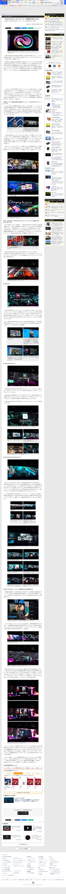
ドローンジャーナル (6, 865)
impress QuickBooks (54, 862)
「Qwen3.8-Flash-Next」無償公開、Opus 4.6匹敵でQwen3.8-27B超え (57, 179)
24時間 (52, 16)
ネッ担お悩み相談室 (6, 867)
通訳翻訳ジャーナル (42, 862)
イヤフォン (8, 773)
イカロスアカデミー (42, 865)
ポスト (9, 28)
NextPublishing (16, 872)
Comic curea (53, 860)
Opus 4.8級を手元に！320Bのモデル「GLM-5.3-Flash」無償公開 (57, 100)
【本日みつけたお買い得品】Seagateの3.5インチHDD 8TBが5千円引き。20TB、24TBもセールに (55, 25)
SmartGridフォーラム (17, 858)
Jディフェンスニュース (43, 860)
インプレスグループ (50, 879)
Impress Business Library (18, 862)
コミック (37, 773)
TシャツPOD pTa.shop (55, 869)
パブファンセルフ (54, 865)
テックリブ (40, 873)
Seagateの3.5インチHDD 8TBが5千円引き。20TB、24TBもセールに (56, 91)
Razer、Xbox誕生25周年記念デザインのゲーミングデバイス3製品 (57, 195)
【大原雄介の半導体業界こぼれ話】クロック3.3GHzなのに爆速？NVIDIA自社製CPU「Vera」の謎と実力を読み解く (55, 22)
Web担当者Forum (6, 860)
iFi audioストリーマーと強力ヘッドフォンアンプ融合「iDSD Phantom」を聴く (57, 43)
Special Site (50, 34)
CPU (49, 5)
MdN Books (41, 869)
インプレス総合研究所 (7, 862)
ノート (8, 767)
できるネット (5, 873)
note (31, 28)
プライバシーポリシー (37, 879)
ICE (50, 856)
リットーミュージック (32, 858)
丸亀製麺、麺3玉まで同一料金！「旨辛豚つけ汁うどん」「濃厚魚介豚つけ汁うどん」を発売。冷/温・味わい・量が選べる (55, 207)
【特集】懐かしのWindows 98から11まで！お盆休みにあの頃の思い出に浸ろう (57, 242)
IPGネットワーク (52, 867)
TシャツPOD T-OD (31, 862)
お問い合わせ (14, 879)
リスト (13, 28)
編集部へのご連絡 (29, 879)
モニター (24, 5)
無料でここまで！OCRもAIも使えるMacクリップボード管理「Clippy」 (57, 172)
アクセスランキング (52, 14)
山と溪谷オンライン (31, 867)
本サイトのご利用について (6, 879)
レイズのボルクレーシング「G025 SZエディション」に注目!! (57, 56)
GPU (46, 5)
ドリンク (28, 773)
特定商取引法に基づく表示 (59, 879)
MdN (39, 867)
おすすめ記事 (50, 220)
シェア (18, 28)
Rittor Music (29, 856)
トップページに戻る (23, 848)
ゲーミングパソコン (31, 5)
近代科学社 (29, 871)
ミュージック (18, 773)
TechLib (40, 874)
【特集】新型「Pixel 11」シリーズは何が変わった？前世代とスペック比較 (57, 233)
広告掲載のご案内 (21, 879)
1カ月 (62, 16)
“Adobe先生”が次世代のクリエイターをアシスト (16, 827)
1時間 (47, 16)
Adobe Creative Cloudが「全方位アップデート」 (16, 837)
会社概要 (44, 879)
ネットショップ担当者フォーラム (20, 860)
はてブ (25, 28)
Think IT (4, 858)
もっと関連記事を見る (22, 844)
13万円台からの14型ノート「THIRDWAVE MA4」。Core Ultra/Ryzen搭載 (57, 106)
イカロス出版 (40, 856)
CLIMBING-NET (31, 869)
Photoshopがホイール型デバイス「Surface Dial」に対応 (36, 837)
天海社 (52, 858)
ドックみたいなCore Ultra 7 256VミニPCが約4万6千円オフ (57, 82)
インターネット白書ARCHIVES (8, 875)
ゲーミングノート (40, 5)
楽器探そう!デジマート (32, 860)
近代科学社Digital (31, 872)
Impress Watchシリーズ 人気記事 (55, 200)
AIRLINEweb (41, 858)
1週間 (57, 16)
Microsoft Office (54, 5)
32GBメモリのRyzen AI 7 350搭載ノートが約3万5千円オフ (57, 78)
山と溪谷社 (29, 865)
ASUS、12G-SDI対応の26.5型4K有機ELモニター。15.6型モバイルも (57, 189)
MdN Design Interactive (43, 871)
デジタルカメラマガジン (7, 871)
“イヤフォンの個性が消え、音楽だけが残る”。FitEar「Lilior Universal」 (57, 47)
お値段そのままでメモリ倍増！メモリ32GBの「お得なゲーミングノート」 (57, 52)
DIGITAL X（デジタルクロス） (19, 865)
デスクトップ (18, 767)
